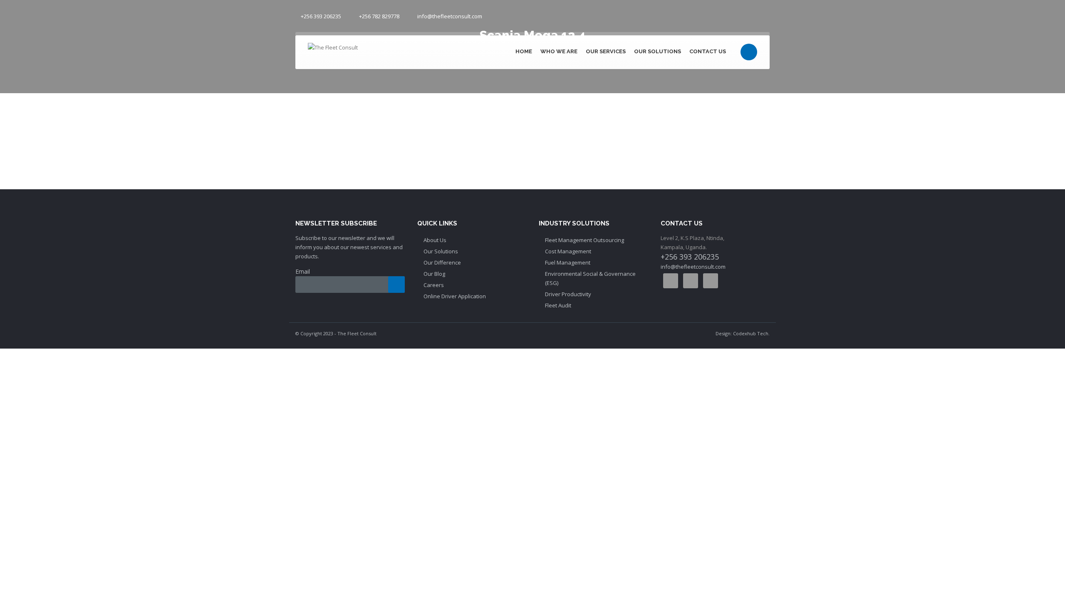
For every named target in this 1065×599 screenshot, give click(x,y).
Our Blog (434, 273)
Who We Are (558, 51)
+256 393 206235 (321, 16)
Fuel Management (567, 262)
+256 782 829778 (379, 16)
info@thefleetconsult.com (449, 16)
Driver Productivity (568, 294)
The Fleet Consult (356, 333)
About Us (435, 240)
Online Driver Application (455, 296)
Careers (434, 285)
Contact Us (707, 51)
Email (302, 271)
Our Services (606, 51)
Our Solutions (657, 51)
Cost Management (568, 251)
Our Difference (442, 262)
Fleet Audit (558, 305)
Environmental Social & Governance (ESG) (590, 278)
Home (523, 51)
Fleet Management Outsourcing (584, 240)
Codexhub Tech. (751, 333)
